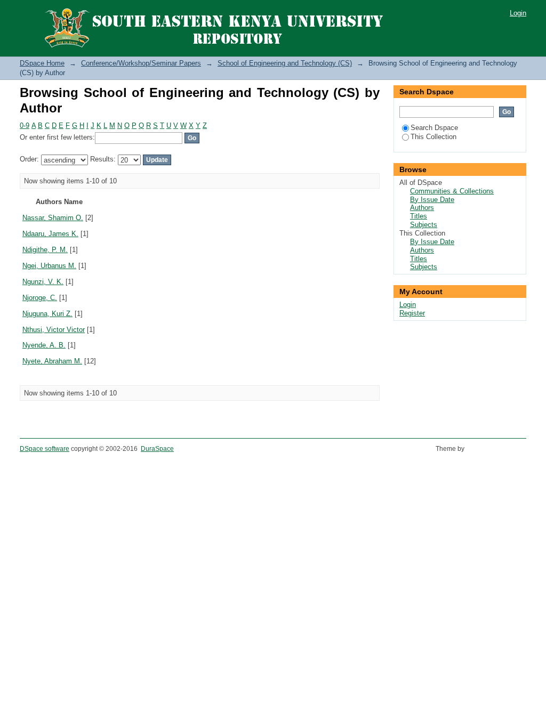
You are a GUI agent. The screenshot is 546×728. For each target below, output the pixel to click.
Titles (418, 216)
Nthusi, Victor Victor (53, 330)
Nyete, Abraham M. (52, 361)
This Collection (433, 137)
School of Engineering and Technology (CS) (285, 63)
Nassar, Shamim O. (52, 218)
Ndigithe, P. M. (45, 250)
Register (412, 313)
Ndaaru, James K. (50, 234)
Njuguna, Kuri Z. (47, 314)
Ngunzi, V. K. (42, 282)
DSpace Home (42, 63)
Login (518, 13)
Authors (422, 208)
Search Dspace (434, 128)
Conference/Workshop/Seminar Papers (141, 63)
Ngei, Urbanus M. (49, 266)
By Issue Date (432, 200)
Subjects (423, 225)
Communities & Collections (452, 191)
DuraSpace (157, 448)
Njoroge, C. (39, 298)
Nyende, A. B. (44, 345)
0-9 (24, 126)
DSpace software (44, 448)
